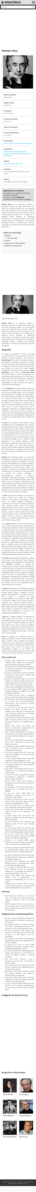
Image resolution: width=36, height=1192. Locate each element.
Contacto (19, 1182)
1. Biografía (7, 235)
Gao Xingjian (24, 1094)
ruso (13, 163)
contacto (28, 199)
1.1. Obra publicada (11, 238)
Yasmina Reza (8, 1094)
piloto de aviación (15, 153)
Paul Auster (23, 1137)
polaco (6, 163)
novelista (23, 153)
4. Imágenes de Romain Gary (12, 246)
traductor (6, 153)
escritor (28, 153)
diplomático (22, 151)
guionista (16, 151)
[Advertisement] (18, 29)
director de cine (8, 151)
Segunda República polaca (24, 143)
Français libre (7, 155)
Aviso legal (26, 1182)
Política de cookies (22, 1183)
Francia (6, 143)
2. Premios (6, 241)
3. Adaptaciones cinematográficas (14, 243)
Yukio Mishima (8, 1116)
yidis (9, 163)
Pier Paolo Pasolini (9, 1137)
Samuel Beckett (25, 1116)
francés (21, 163)
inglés (16, 163)
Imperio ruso (12, 143)
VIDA (12, 2)
